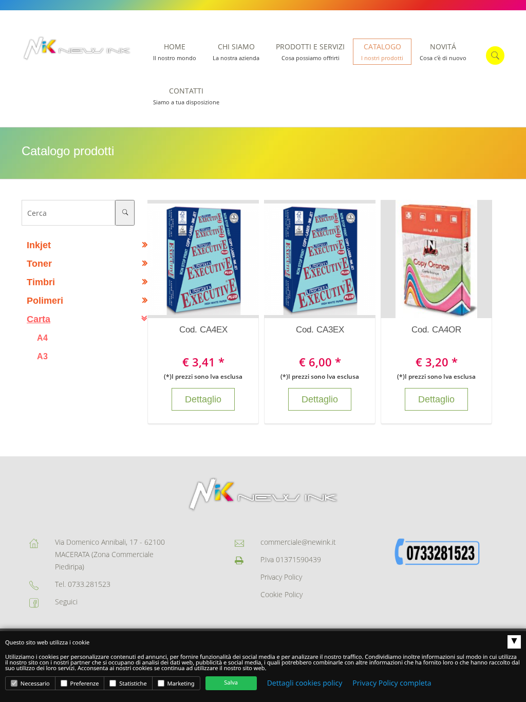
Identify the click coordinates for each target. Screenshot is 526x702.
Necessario (34, 684)
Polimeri (45, 300)
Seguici (66, 601)
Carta (38, 319)
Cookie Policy (281, 594)
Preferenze (84, 684)
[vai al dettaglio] (213, 259)
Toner (39, 263)
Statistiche (132, 684)
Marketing (180, 684)
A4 (42, 337)
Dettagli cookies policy (305, 683)
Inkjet (39, 245)
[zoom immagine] (193, 259)
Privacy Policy (281, 577)
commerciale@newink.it (298, 542)
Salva (231, 683)
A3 (42, 356)
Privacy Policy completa (391, 683)
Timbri (41, 282)
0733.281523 (89, 584)
